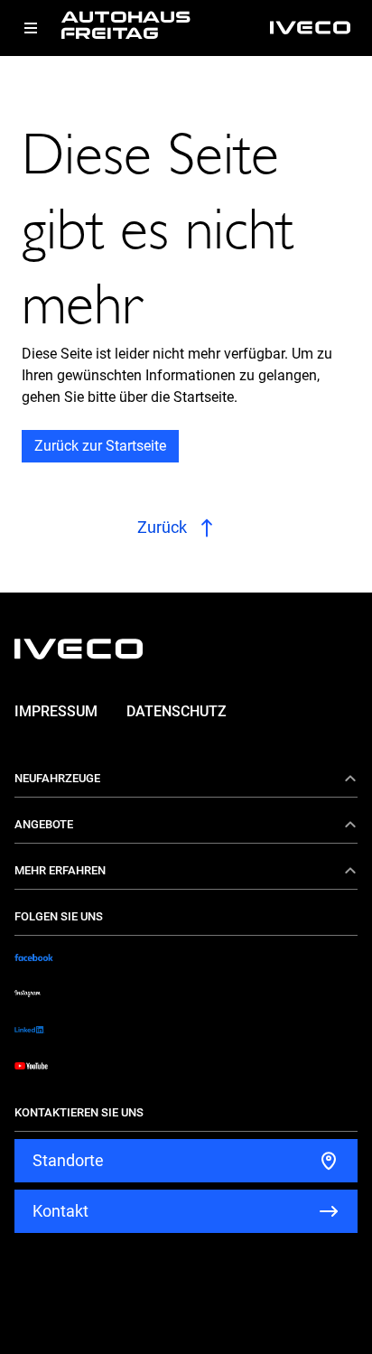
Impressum (56, 711)
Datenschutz (176, 711)
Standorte (68, 1160)
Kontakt (60, 1210)
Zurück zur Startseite (100, 445)
